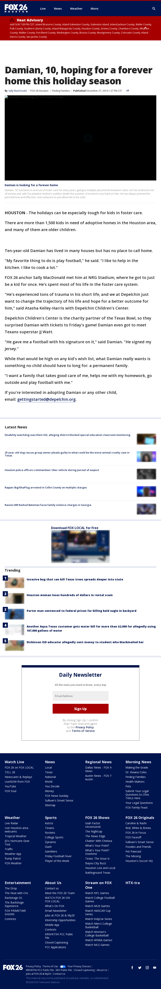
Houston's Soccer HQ (139, 861)
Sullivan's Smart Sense (59, 800)
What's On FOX (54, 906)
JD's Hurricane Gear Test (17, 842)
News (50, 762)
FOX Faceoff (133, 837)
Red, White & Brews (138, 828)
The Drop (11, 888)
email (155, 967)
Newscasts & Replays (18, 777)
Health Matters (135, 781)
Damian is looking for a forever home (31, 185)
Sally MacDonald (17, 90)
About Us (53, 882)
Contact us (52, 888)
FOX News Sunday (56, 796)
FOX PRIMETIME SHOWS (15, 912)
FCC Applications (55, 947)
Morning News (138, 762)
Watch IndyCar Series (98, 919)
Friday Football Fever (58, 856)
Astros (49, 823)
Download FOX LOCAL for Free (74, 528)
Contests (10, 919)
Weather (12, 817)
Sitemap (50, 805)
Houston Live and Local (100, 868)
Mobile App (52, 925)
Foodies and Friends (138, 847)
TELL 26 (10, 772)
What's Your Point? (97, 845)
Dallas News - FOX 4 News (98, 769)
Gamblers (51, 851)
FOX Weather (13, 863)
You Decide (52, 786)
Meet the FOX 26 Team (60, 893)
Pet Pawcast (133, 851)
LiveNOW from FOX (17, 781)
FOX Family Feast (136, 807)
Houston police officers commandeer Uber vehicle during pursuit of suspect (52, 470)
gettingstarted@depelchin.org (46, 399)
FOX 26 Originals (139, 817)
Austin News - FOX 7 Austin (98, 777)
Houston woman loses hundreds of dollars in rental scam (70, 595)
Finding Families (61, 90)
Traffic (9, 849)
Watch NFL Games (97, 893)
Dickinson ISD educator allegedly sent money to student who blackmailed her (85, 642)
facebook (132, 967)
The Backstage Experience (14, 904)
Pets (128, 786)
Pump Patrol (13, 858)
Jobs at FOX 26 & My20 (60, 915)
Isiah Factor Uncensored (93, 825)
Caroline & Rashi (135, 823)
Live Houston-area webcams (16, 829)
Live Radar (11, 823)
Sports (51, 817)
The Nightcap (93, 831)
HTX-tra (132, 882)
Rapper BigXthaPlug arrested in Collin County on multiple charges (46, 487)
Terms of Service (83, 731)
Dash (48, 847)
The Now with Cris (16, 893)
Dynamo (50, 842)
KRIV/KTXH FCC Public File (59, 936)
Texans (49, 828)
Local (48, 767)
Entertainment (18, 882)
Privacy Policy (85, 727)
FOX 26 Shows (97, 817)
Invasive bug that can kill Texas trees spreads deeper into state (75, 579)
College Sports (54, 837)
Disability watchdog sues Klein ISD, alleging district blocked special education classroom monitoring (67, 435)
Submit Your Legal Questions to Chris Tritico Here (137, 794)
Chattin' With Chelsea (98, 841)
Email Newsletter (56, 911)
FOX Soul (10, 791)
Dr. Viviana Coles (136, 772)
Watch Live (14, 762)
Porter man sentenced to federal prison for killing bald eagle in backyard (81, 611)
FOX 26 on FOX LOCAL (19, 767)
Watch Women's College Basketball (97, 933)
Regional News (98, 762)
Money (49, 791)
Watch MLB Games (97, 906)
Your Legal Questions (139, 803)
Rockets (50, 832)
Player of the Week (57, 861)
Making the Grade (136, 767)
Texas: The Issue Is (97, 858)
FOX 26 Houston (39, 90)
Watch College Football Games (100, 899)
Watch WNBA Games (98, 940)
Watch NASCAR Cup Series (98, 912)
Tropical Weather (16, 836)
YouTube (10, 786)
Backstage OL (14, 898)
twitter (140, 967)
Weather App (13, 854)
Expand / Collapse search (154, 8)
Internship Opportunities (60, 920)
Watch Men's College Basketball (98, 925)
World (48, 781)
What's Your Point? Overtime (97, 852)
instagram (147, 967)
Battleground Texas (97, 872)
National (50, 777)
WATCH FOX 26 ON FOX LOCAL (57, 899)
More (94, 8)
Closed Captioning (56, 942)
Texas (49, 772)
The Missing (133, 856)
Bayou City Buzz (95, 863)
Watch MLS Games (97, 945)
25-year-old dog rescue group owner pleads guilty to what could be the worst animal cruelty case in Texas (67, 454)
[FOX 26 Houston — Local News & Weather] (18, 8)
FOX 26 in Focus (135, 832)
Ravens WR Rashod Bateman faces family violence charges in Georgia (48, 505)
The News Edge (95, 836)
